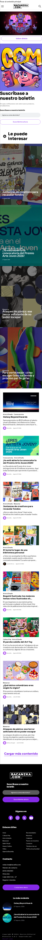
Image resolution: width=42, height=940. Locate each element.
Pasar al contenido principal (10, 2)
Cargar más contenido (21, 753)
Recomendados (31, 833)
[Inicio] (21, 6)
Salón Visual (6, 843)
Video (4, 849)
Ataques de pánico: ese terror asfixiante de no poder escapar (17, 314)
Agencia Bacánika (8, 851)
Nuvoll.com (8, 939)
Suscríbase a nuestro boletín (12, 110)
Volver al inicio (21, 38)
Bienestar (17, 504)
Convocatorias (19, 414)
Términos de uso (31, 846)
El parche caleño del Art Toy (17, 642)
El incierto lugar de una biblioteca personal (15, 551)
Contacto (29, 843)
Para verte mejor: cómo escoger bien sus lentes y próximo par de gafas (18, 375)
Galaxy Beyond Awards (15, 417)
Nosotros (29, 835)
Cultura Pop (7, 639)
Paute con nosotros (32, 841)
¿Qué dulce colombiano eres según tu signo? (18, 686)
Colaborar (29, 838)
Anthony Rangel (11, 742)
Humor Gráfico (7, 846)
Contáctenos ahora (21, 887)
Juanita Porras (10, 563)
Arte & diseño (7, 838)
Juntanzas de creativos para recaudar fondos (20, 193)
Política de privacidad (32, 849)
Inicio (4, 833)
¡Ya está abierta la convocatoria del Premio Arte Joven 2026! (18, 253)
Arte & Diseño (8, 414)
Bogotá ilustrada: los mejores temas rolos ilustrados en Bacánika (19, 597)
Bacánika (9, 428)
